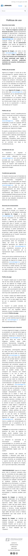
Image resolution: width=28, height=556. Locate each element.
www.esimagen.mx (7, 39)
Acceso (20, 6)
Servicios (14, 546)
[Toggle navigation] (25, 6)
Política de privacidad (14, 550)
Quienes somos (14, 544)
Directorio (14, 548)
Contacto (14, 542)
